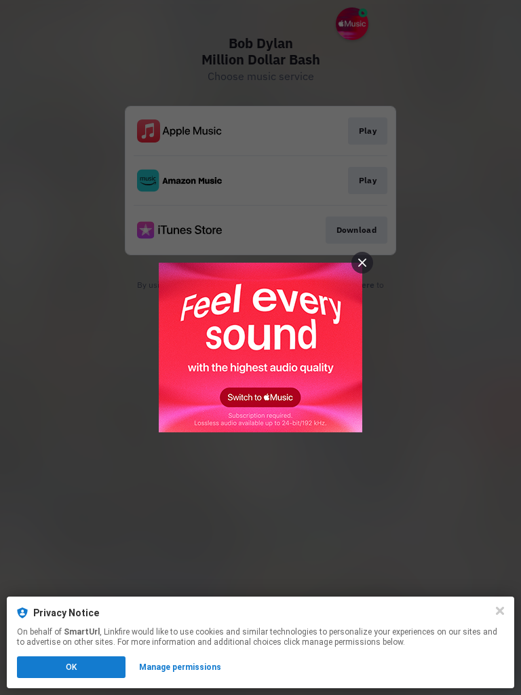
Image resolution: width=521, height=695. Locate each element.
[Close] (500, 611)
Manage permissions (180, 667)
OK (71, 667)
